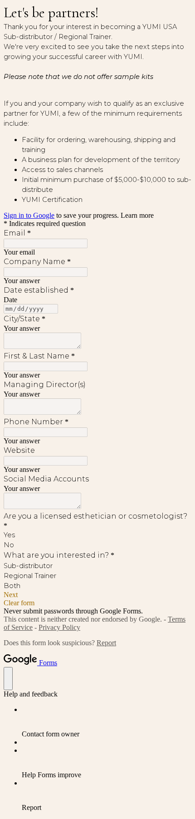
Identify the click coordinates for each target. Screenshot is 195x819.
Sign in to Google (29, 215)
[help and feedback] (8, 678)
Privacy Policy (59, 627)
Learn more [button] (137, 215)
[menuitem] (106, 722)
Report (106, 643)
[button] (97, 595)
